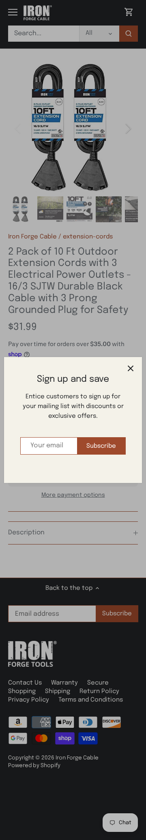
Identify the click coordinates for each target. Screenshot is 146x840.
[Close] (131, 368)
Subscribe (101, 446)
